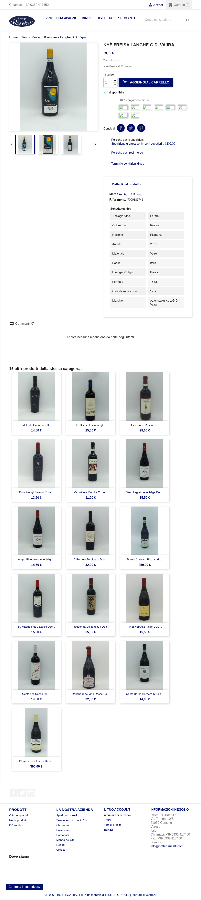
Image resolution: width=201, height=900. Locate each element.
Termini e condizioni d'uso (72, 820)
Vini (49, 18)
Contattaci (62, 835)
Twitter (22, 793)
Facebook (13, 793)
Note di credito (112, 824)
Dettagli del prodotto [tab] (126, 184)
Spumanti (126, 18)
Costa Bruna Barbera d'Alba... (145, 693)
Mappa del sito (65, 839)
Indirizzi (108, 829)
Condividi (121, 128)
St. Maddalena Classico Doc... (36, 626)
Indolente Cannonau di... (36, 425)
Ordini (107, 819)
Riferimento (118, 199)
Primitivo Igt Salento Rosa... (36, 492)
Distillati (105, 18)
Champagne (66, 18)
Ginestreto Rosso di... (144, 425)
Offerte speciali (18, 815)
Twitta (131, 128)
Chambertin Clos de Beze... (36, 761)
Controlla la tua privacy (24, 886)
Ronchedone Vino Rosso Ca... (90, 693)
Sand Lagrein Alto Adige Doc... (145, 492)
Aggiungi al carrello (146, 82)
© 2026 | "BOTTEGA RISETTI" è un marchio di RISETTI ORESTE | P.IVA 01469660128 (100, 894)
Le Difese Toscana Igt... (90, 425)
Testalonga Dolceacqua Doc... (90, 626)
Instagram (31, 793)
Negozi (60, 844)
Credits (60, 849)
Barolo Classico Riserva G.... (145, 559)
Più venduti (16, 825)
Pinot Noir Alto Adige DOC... (145, 626)
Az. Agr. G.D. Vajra (131, 194)
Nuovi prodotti (17, 820)
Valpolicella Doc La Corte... (90, 492)
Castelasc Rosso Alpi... (36, 693)
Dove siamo (63, 830)
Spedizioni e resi (66, 815)
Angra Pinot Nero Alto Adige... (36, 559)
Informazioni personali (117, 815)
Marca (113, 194)
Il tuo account (116, 809)
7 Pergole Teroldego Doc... (90, 559)
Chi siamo (62, 825)
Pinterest (141, 128)
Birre (87, 18)
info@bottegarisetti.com (167, 846)
